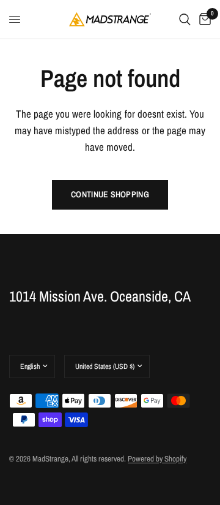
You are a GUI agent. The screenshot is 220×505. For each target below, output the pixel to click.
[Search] (185, 19)
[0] (203, 19)
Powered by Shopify (157, 459)
